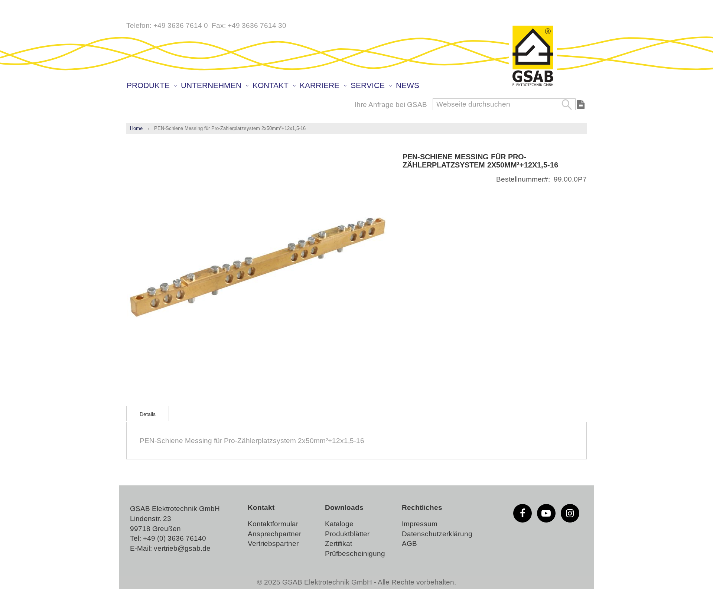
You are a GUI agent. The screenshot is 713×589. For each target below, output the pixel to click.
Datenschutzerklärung (437, 534)
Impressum (419, 524)
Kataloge (339, 524)
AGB (409, 543)
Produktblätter (347, 534)
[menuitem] (151, 85)
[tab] (147, 413)
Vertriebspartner (273, 543)
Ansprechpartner (274, 534)
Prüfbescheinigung (355, 553)
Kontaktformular (273, 524)
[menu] (358, 86)
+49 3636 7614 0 (180, 25)
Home (136, 128)
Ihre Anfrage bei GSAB (391, 104)
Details (148, 414)
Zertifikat (338, 543)
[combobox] (504, 104)
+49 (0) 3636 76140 (174, 538)
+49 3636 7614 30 (257, 25)
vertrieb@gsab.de (182, 548)
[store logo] (533, 56)
